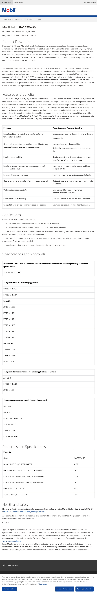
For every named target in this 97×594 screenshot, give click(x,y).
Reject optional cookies (84, 589)
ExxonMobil (7, 19)
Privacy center (9, 589)
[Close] (93, 577)
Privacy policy (42, 584)
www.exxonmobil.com (11, 541)
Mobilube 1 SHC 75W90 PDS (24, 19)
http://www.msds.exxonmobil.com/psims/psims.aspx (23, 512)
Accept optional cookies (65, 589)
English (39, 19)
